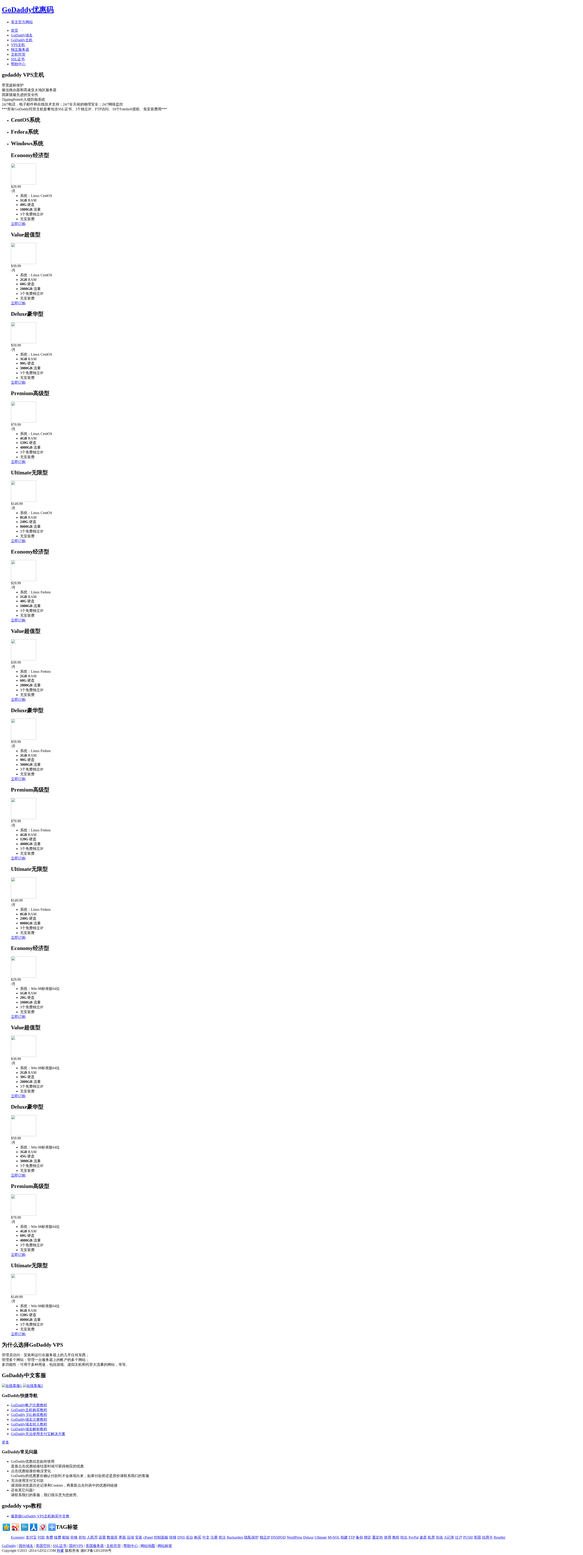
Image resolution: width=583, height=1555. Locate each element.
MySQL (334, 1537)
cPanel (148, 1537)
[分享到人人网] (33, 1526)
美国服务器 (95, 1546)
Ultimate (321, 1537)
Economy (18, 1537)
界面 (122, 1537)
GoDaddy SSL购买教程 (29, 1415)
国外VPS (76, 1546)
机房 (431, 1537)
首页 (14, 30)
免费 (49, 1537)
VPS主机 (18, 45)
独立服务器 (20, 50)
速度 (423, 1537)
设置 (102, 1537)
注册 (214, 1537)
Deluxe (308, 1537)
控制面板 (161, 1537)
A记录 (449, 1537)
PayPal (414, 1537)
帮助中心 (18, 64)
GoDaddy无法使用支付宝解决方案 (38, 1434)
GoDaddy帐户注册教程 (29, 1405)
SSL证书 (18, 59)
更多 (5, 1442)
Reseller (499, 1537)
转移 (172, 1537)
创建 (344, 1537)
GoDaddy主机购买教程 (29, 1410)
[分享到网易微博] (42, 1526)
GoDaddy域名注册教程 (29, 1419)
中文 (206, 1537)
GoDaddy (9, 1546)
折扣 (82, 1537)
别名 (439, 1537)
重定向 (377, 1537)
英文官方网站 (22, 22)
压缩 (130, 1537)
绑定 (367, 1537)
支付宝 (31, 1537)
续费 (57, 1537)
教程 (395, 1537)
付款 (41, 1537)
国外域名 (26, 1546)
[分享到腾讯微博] (24, 1526)
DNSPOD (278, 1537)
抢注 (222, 1537)
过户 (458, 1537)
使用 (387, 1537)
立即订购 (18, 224)
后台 (189, 1537)
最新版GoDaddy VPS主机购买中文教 (40, 1516)
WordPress (294, 1537)
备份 (359, 1537)
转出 (404, 1537)
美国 (477, 1537)
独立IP (265, 1537)
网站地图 (148, 1546)
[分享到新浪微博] (15, 1526)
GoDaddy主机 (22, 40)
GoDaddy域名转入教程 (29, 1424)
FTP (352, 1537)
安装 (138, 1537)
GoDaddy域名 (22, 35)
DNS (181, 1537)
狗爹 (60, 1550)
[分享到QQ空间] (6, 1526)
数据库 (112, 1537)
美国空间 (43, 1546)
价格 (74, 1537)
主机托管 (18, 54)
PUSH (468, 1537)
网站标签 (165, 1546)
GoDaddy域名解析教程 (29, 1429)
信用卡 (487, 1537)
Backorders (235, 1537)
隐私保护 (251, 1537)
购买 (197, 1537)
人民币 (92, 1537)
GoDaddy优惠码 (28, 9)
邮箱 (65, 1537)
